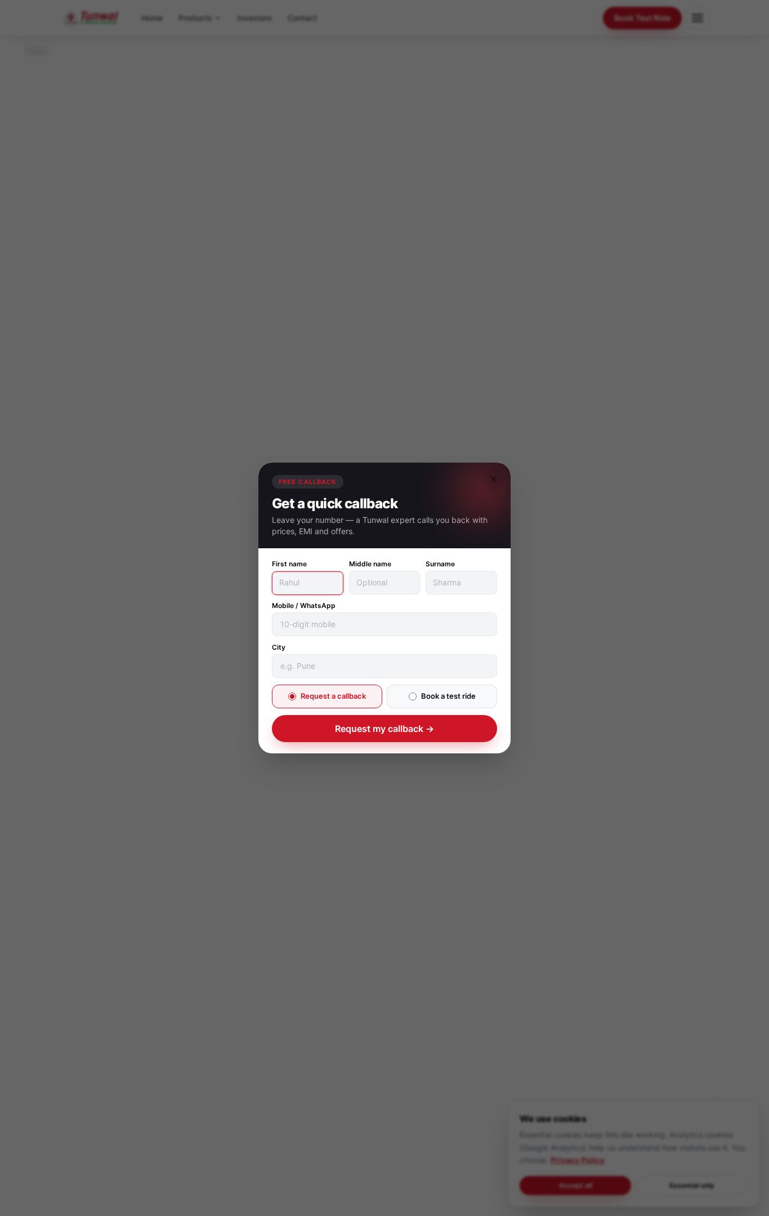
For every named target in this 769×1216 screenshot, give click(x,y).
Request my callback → (384, 728)
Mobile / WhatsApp (304, 606)
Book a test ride (448, 696)
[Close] (494, 479)
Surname (440, 564)
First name (289, 564)
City (278, 647)
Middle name (370, 564)
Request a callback (333, 696)
